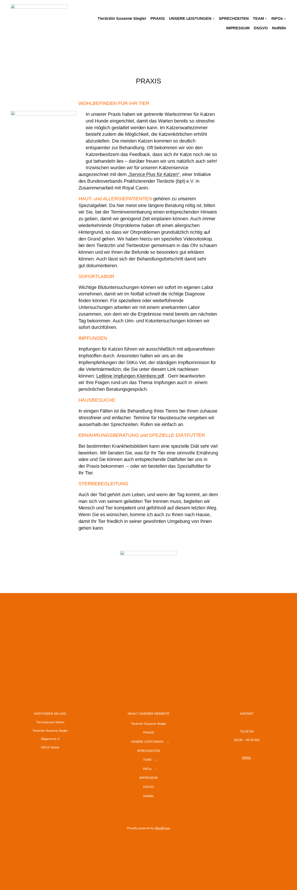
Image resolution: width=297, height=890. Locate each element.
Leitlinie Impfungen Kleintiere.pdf (130, 376)
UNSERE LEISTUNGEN (190, 18)
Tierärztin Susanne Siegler (122, 18)
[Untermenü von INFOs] (285, 18)
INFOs (277, 18)
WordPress (162, 828)
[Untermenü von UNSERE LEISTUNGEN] (213, 18)
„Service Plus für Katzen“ (154, 174)
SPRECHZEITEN (234, 18)
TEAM (258, 18)
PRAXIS (157, 18)
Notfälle (279, 28)
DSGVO (261, 28)
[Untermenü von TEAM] (266, 18)
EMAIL (246, 757)
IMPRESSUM (238, 28)
